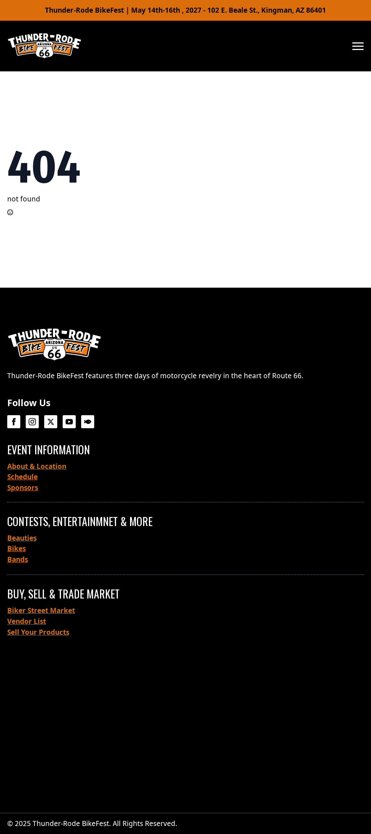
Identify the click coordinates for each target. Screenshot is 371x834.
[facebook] (13, 421)
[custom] (87, 421)
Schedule (22, 476)
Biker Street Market (41, 610)
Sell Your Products (38, 632)
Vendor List (26, 621)
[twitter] (50, 421)
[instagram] (32, 421)
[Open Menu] (358, 46)
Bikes (16, 548)
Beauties (22, 538)
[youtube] (69, 421)
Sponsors (22, 487)
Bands (17, 559)
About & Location (36, 466)
